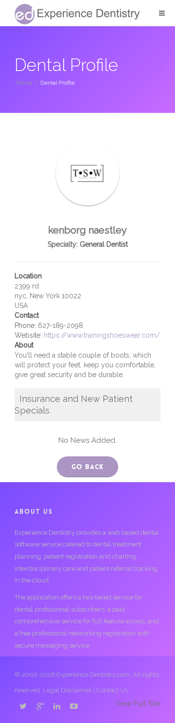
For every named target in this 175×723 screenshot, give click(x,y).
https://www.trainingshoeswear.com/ (102, 335)
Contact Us (112, 690)
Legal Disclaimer (67, 690)
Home (24, 82)
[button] (162, 13)
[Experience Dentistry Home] (77, 14)
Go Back (87, 466)
